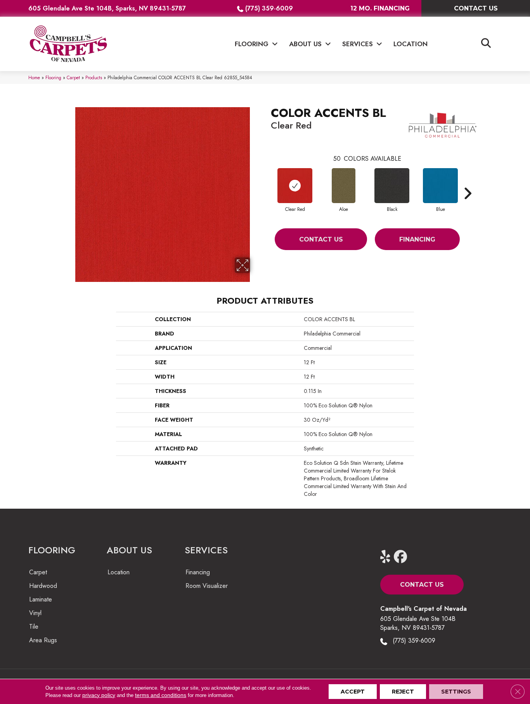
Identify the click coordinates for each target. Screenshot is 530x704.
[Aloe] (343, 185)
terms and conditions (160, 695)
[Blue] (440, 185)
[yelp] (388, 557)
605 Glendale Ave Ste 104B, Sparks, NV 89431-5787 (107, 8)
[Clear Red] (294, 185)
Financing (417, 239)
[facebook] (402, 557)
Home (34, 77)
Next (467, 182)
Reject (403, 691)
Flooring (53, 77)
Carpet (73, 77)
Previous (267, 182)
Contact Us (321, 239)
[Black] (391, 185)
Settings (456, 691)
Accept (353, 691)
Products (93, 77)
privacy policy (98, 695)
